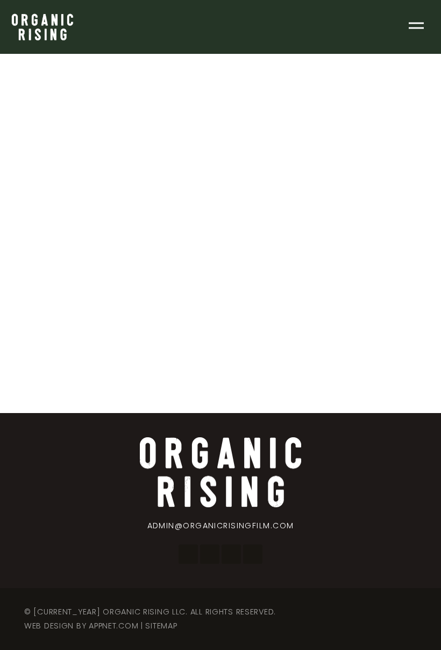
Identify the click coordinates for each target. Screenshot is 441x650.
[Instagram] (209, 554)
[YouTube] (252, 554)
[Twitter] (231, 554)
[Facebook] (188, 554)
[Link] (42, 27)
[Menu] (416, 26)
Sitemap (161, 625)
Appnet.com (113, 625)
